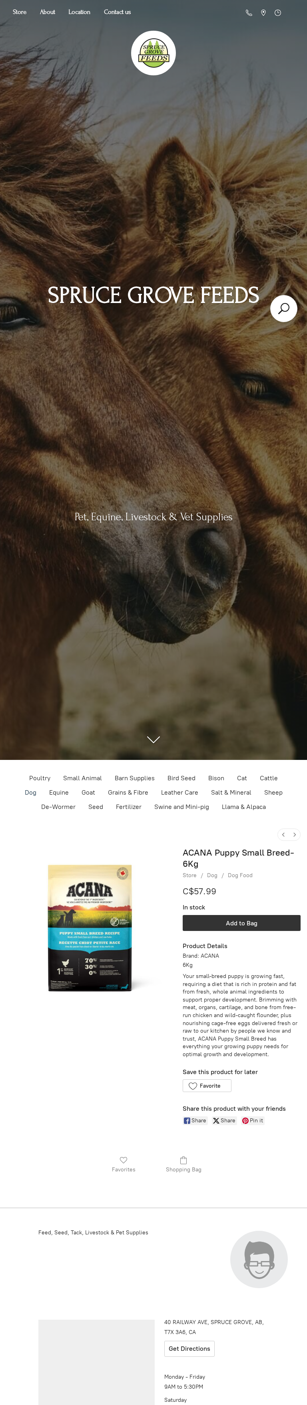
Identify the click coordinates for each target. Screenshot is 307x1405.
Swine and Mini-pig (181, 807)
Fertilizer (129, 807)
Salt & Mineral (231, 792)
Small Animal (82, 778)
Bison (216, 778)
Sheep (273, 792)
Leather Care (179, 792)
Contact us (117, 12)
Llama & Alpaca (244, 807)
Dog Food (240, 875)
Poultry (39, 778)
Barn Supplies (135, 778)
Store (19, 12)
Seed (95, 807)
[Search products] (284, 308)
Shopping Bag (183, 1169)
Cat (242, 778)
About (47, 12)
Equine (59, 792)
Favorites (124, 1169)
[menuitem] (283, 834)
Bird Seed (181, 778)
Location (79, 12)
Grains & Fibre (128, 792)
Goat (88, 792)
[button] (207, 1085)
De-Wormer (58, 807)
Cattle (269, 778)
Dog (30, 792)
